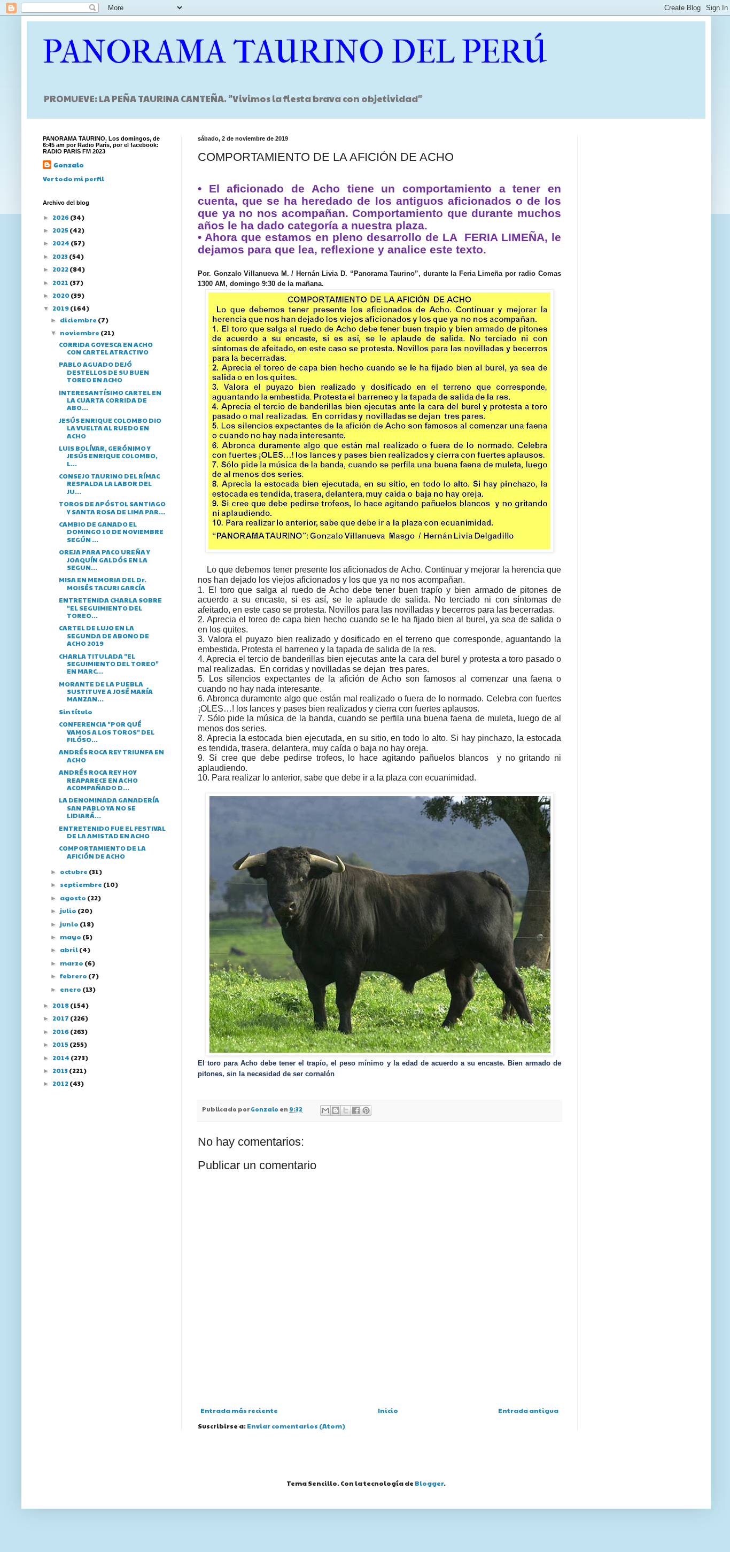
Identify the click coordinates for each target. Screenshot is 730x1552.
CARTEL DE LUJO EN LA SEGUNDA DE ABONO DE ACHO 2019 (104, 635)
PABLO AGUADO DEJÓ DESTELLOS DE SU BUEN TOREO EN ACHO (104, 372)
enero (71, 989)
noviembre (80, 332)
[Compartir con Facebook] (356, 1110)
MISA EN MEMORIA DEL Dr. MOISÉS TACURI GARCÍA (102, 583)
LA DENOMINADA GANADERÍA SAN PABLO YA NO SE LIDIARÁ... (109, 808)
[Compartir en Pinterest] (366, 1110)
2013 (60, 1070)
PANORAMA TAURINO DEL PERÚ (295, 52)
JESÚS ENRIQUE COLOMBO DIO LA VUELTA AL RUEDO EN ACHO (110, 428)
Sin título (75, 711)
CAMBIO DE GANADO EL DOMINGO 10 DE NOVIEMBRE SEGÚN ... (111, 532)
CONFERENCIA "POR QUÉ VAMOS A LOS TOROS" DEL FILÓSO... (106, 732)
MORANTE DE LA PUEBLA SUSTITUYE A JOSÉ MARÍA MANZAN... (106, 692)
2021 (60, 282)
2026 (61, 217)
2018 (61, 1005)
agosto (73, 897)
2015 (60, 1044)
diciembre (79, 319)
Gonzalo (68, 164)
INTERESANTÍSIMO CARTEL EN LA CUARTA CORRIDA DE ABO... (110, 400)
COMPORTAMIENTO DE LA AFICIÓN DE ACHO (102, 852)
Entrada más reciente (239, 1410)
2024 (61, 242)
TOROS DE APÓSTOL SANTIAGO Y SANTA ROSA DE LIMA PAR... (112, 507)
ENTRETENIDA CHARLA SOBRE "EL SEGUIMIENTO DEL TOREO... (110, 608)
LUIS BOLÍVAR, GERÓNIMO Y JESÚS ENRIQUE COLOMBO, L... (108, 456)
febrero (74, 975)
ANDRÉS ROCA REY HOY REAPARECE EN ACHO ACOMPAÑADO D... (98, 780)
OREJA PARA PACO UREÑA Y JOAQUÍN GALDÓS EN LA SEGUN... (104, 559)
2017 (61, 1018)
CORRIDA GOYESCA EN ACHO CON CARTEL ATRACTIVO (106, 348)
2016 (61, 1031)
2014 (61, 1057)
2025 (60, 230)
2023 (60, 256)
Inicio (388, 1410)
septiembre (81, 884)
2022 (60, 269)
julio (68, 910)
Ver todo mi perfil (73, 178)
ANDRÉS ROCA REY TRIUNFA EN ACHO (111, 755)
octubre (74, 871)
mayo (71, 936)
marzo (72, 963)
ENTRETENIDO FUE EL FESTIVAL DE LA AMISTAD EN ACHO (112, 832)
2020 (61, 295)
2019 (61, 308)
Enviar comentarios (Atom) (296, 1426)
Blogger (429, 1483)
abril (69, 949)
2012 (60, 1083)
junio (70, 924)
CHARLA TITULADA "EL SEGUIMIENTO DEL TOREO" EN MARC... (109, 664)
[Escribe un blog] (335, 1110)
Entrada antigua (528, 1410)
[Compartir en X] (345, 1110)
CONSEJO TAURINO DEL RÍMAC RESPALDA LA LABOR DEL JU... (109, 484)
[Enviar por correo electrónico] (325, 1110)
